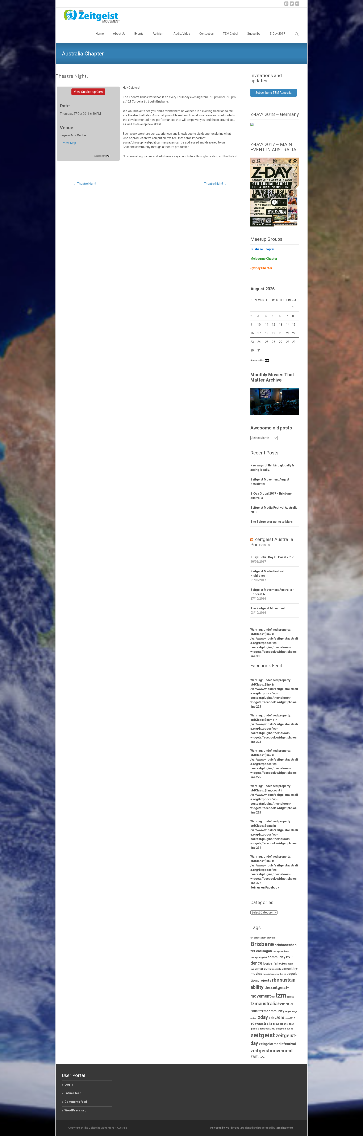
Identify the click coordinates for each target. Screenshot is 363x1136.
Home (100, 33)
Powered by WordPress (225, 1127)
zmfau (261, 1057)
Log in (68, 1084)
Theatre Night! (85, 183)
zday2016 (276, 1018)
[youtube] (297, 5)
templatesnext (284, 1127)
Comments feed (75, 1101)
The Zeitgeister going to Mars (271, 521)
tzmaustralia (264, 1004)
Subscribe (253, 33)
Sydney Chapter (261, 268)
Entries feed (72, 1093)
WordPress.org (75, 1110)
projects (264, 980)
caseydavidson (280, 951)
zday (263, 1017)
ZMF (254, 1057)
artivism (271, 937)
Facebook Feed (266, 665)
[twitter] (292, 5)
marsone (264, 969)
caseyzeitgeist (258, 957)
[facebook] (286, 5)
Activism (158, 33)
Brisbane (262, 944)
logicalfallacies (275, 963)
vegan (288, 1011)
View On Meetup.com (88, 91)
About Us (119, 33)
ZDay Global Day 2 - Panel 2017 (271, 557)
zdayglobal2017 (266, 1028)
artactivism (260, 937)
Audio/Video (182, 33)
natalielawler (270, 974)
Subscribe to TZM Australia (273, 92)
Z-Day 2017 (277, 33)
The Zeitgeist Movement (267, 608)
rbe (275, 980)
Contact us (206, 33)
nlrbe (280, 974)
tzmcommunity (272, 1011)
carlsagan (264, 951)
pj (285, 974)
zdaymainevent (284, 1028)
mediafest (278, 969)
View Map (69, 143)
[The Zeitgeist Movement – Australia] (88, 16)
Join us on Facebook (264, 887)
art (251, 937)
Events (138, 33)
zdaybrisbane (280, 1024)
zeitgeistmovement (271, 1051)
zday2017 (289, 1018)
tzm (280, 995)
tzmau (290, 996)
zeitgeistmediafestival (277, 1044)
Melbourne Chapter (263, 258)
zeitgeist (262, 1035)
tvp (273, 996)
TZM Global (230, 33)
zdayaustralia (261, 1023)
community (276, 957)
